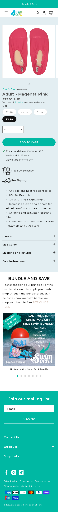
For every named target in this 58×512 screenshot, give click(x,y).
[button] (6, 12)
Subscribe (29, 419)
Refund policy (10, 481)
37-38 (11, 112)
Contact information (30, 486)
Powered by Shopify (32, 505)
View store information (19, 159)
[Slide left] (21, 83)
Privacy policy (26, 481)
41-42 (42, 112)
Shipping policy (11, 486)
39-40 (26, 112)
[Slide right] (36, 83)
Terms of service (42, 481)
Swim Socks (17, 505)
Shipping (19, 102)
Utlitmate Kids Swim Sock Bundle (29, 369)
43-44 (9, 119)
